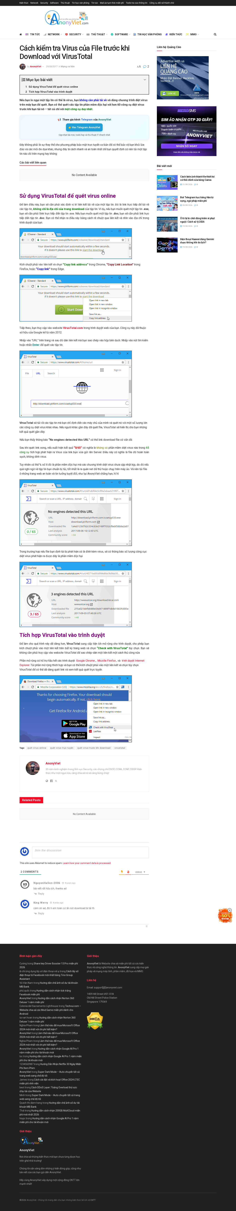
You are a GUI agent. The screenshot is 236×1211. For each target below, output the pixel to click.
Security (44, 3)
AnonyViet (35, 66)
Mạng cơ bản (68, 66)
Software (54, 3)
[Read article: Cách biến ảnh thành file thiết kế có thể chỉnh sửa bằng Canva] (167, 182)
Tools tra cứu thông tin (136, 3)
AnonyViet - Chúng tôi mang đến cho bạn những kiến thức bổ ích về (58, 1200)
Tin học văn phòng (80, 3)
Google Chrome (85, 660)
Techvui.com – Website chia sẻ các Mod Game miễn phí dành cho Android (50, 1010)
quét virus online (36, 748)
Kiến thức (24, 3)
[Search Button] (215, 34)
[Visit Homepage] (66, 18)
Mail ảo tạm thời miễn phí (112, 3)
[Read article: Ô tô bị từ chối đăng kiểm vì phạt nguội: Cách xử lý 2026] (167, 224)
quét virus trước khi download (94, 748)
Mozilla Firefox (106, 660)
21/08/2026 (187, 184)
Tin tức (94, 3)
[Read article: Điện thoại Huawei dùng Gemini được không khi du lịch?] (167, 245)
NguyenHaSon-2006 (47, 883)
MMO (193, 34)
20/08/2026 (187, 205)
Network (34, 3)
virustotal (120, 748)
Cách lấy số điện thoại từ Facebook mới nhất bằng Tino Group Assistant (49, 975)
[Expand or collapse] (145, 80)
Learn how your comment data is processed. (87, 863)
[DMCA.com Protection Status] (95, 1021)
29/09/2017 (52, 66)
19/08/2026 (187, 226)
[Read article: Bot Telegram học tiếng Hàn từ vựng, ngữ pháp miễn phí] (167, 203)
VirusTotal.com (73, 328)
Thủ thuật (65, 3)
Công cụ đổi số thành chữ (161, 3)
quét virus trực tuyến (61, 748)
